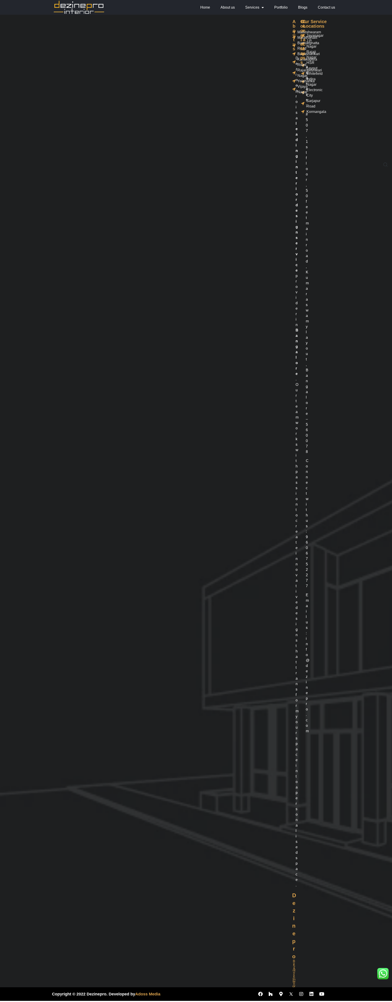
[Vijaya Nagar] (293, 89)
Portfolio (281, 7)
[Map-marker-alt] (280, 994)
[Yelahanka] (293, 81)
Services (252, 7)
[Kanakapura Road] (293, 62)
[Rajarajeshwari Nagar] (293, 73)
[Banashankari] (293, 54)
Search (386, 33)
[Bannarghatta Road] (293, 45)
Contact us (326, 7)
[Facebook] (260, 994)
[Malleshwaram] (293, 32)
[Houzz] (270, 994)
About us (227, 7)
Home (205, 7)
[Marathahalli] (293, 37)
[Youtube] (321, 994)
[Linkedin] (311, 994)
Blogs (302, 7)
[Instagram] (301, 994)
